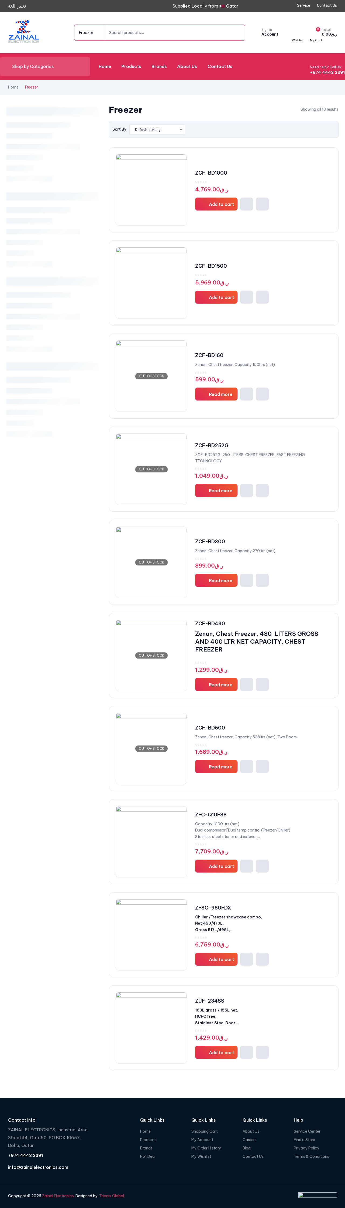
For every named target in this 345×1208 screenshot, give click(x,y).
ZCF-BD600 (210, 728)
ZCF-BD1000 (211, 173)
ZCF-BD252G (212, 445)
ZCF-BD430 (210, 623)
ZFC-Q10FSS (211, 815)
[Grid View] (326, 129)
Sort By (119, 129)
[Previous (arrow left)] (9, 604)
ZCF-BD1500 (211, 266)
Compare (262, 204)
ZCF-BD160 (209, 355)
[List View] (333, 129)
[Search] (233, 33)
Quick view (246, 204)
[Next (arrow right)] (335, 604)
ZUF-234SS (209, 1001)
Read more (220, 394)
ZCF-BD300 (210, 541)
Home (13, 87)
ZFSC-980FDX (213, 908)
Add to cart (221, 204)
